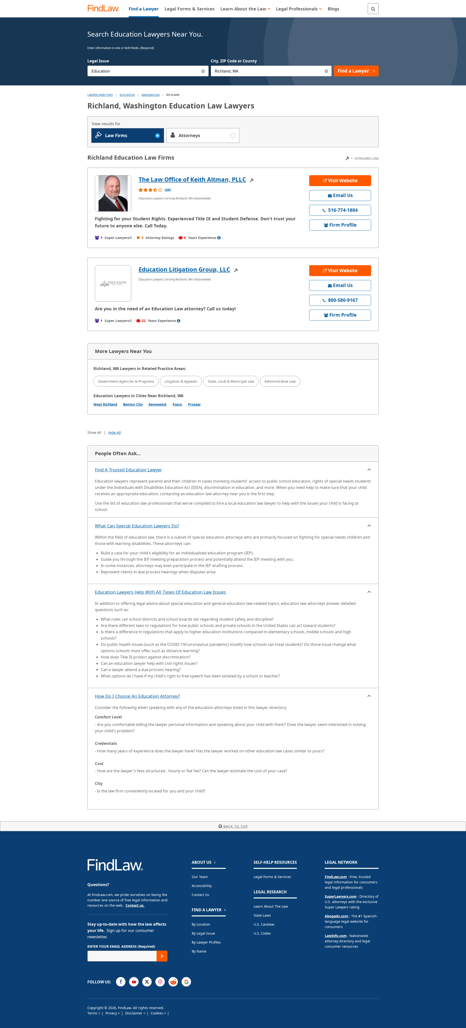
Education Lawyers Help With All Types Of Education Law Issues (160, 592)
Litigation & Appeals (181, 381)
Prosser (194, 404)
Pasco (177, 404)
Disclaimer (134, 1013)
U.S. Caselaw (264, 924)
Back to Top (235, 826)
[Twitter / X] (147, 982)
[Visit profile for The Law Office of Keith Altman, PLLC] (113, 193)
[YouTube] (134, 982)
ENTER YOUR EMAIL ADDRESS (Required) (121, 946)
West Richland (105, 404)
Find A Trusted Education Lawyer (128, 470)
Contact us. (134, 905)
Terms (92, 1013)
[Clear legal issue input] (203, 71)
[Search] (373, 8)
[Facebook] (120, 982)
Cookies (157, 1013)
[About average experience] (219, 237)
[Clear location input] (326, 71)
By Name (199, 951)
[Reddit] (173, 982)
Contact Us (200, 894)
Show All (94, 432)
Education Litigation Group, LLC (184, 269)
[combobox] (148, 71)
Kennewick (158, 404)
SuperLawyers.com (341, 896)
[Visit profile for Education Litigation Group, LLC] (113, 283)
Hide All (114, 432)
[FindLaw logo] (105, 8)
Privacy (112, 1013)
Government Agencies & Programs (126, 381)
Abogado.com (336, 916)
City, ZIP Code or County (234, 61)
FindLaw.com (336, 876)
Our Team (200, 876)
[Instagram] (160, 982)
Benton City (133, 404)
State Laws (262, 915)
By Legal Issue (203, 933)
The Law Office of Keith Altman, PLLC (192, 179)
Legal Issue (98, 61)
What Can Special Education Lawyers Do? (137, 526)
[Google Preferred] (186, 982)
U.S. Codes (262, 933)
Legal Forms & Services (272, 876)
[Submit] (162, 956)
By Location (201, 924)
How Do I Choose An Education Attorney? (137, 696)
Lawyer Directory (100, 95)
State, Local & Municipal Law (231, 381)
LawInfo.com (336, 935)
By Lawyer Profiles (206, 942)
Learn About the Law (271, 906)
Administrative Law (280, 381)
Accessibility (202, 885)
